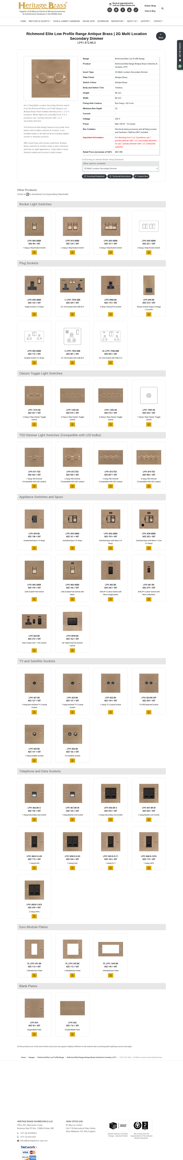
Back (161, 37)
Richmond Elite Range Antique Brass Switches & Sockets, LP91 (92, 1057)
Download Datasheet (95, 176)
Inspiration (117, 21)
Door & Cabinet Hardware (66, 21)
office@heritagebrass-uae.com (34, 1140)
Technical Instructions (121, 176)
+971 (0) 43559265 (28, 1133)
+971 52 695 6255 (28, 1137)
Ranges (32, 1057)
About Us (132, 21)
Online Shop (150, 6)
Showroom (103, 21)
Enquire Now (143, 176)
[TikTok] (136, 9)
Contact (158, 21)
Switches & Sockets (39, 21)
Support (145, 21)
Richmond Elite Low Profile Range (51, 1057)
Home (23, 21)
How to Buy (150, 11)
